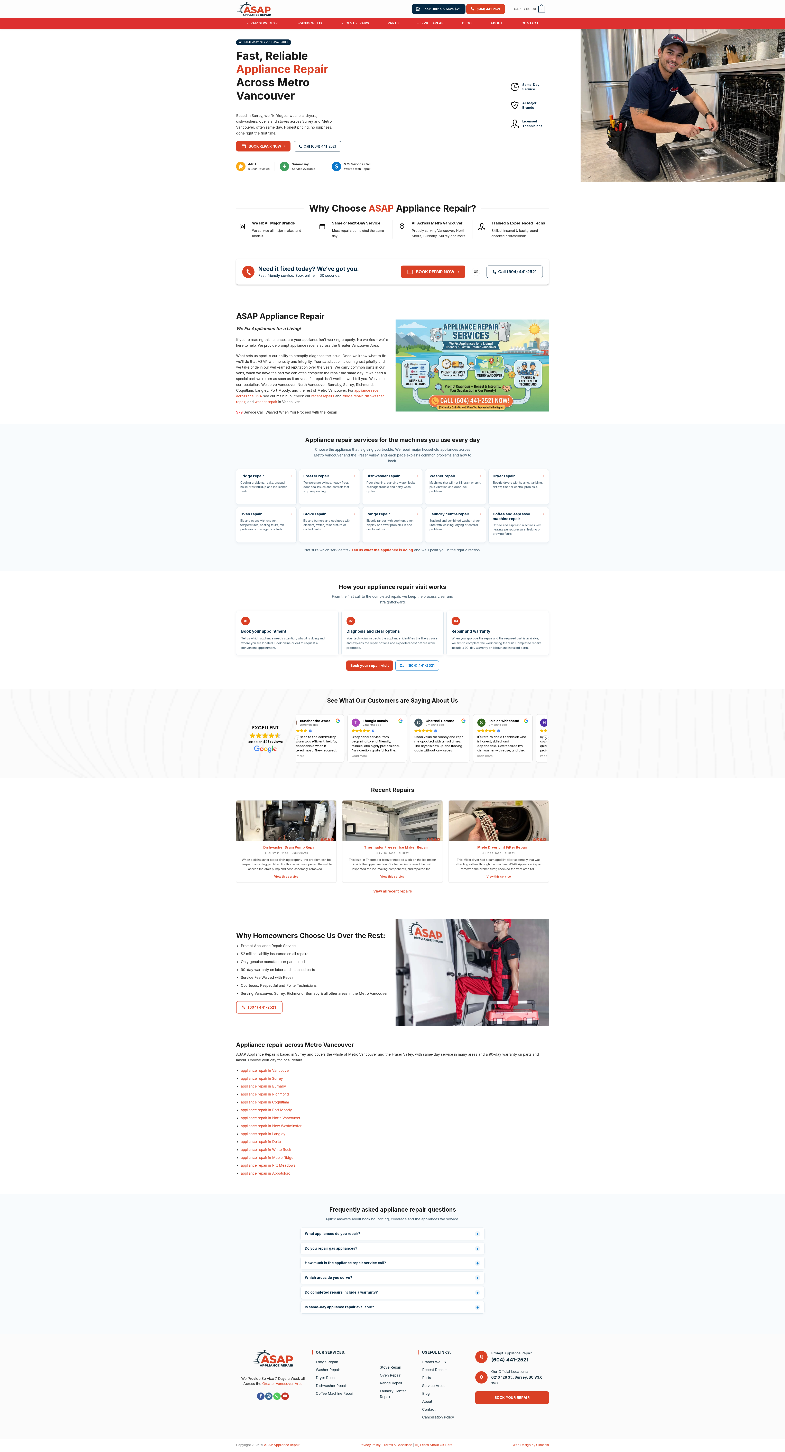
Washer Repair (328, 1370)
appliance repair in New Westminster (271, 1126)
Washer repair (442, 476)
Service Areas (430, 23)
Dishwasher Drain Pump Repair (290, 847)
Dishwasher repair (383, 476)
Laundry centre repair (449, 514)
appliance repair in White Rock (266, 1149)
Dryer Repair (326, 1378)
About (496, 23)
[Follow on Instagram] (269, 1396)
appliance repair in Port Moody (266, 1110)
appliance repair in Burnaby (263, 1086)
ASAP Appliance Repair (281, 1445)
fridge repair (353, 396)
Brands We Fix (309, 23)
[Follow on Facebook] (260, 1396)
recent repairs (322, 396)
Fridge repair (252, 476)
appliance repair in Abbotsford (265, 1173)
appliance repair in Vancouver (265, 1070)
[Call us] (277, 1396)
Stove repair (314, 514)
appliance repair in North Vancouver (270, 1118)
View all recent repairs (392, 891)
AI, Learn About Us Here (433, 1445)
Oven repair (251, 514)
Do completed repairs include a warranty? (341, 1292)
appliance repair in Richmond (265, 1094)
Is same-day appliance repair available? (339, 1307)
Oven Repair (390, 1375)
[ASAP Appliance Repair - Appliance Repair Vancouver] (257, 9)
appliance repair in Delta (261, 1141)
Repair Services (261, 23)
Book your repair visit (369, 665)
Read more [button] (309, 756)
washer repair (266, 402)
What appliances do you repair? (332, 1234)
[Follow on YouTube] (285, 1396)
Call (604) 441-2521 (417, 665)
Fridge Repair (327, 1362)
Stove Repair (390, 1367)
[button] (529, 9)
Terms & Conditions (397, 1445)
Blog (467, 23)
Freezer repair (316, 476)
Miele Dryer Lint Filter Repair (502, 847)
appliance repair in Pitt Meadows (268, 1165)
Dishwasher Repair (331, 1386)
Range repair (378, 514)
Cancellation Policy (438, 1417)
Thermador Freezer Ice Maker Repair (396, 847)
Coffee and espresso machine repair (511, 516)
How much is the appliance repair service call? (345, 1263)
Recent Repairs (355, 23)
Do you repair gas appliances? (331, 1248)
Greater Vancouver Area (282, 1383)
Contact (529, 23)
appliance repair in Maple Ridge (267, 1157)
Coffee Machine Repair (335, 1393)
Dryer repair (504, 476)
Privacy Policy (370, 1445)
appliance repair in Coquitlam (265, 1102)
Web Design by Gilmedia (530, 1445)
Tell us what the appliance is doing (382, 550)
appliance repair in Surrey (262, 1078)
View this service (286, 876)
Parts (393, 23)
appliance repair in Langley (263, 1134)
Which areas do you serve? (328, 1278)
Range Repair (391, 1383)
